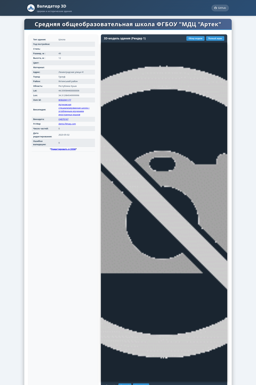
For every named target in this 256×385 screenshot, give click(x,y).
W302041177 (65, 100)
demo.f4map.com (67, 123)
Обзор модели (195, 38)
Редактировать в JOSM (63, 149)
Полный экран (215, 38)
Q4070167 (63, 119)
